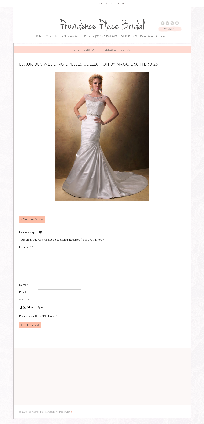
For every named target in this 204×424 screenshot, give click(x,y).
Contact (85, 3)
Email (23, 292)
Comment (26, 247)
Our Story (90, 49)
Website (24, 299)
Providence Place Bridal (102, 25)
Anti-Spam (37, 307)
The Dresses (109, 49)
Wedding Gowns (33, 219)
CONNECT (170, 29)
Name (23, 284)
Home (75, 49)
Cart (121, 3)
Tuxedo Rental (104, 3)
